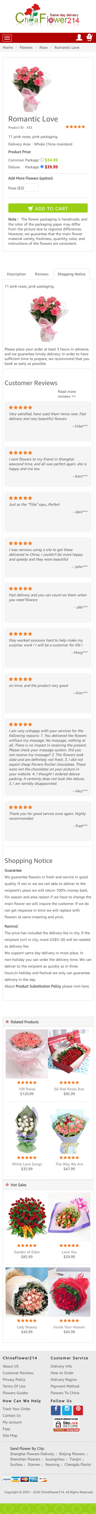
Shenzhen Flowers (25, 1459)
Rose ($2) (16, 188)
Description (16, 274)
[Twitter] (67, 1410)
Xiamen (34, 1464)
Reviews (42, 274)
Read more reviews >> (67, 394)
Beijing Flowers (72, 1453)
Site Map (10, 1435)
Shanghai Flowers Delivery (32, 1453)
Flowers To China (65, 1392)
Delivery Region (64, 1379)
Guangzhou (55, 1459)
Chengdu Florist (78, 1464)
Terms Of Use (14, 1386)
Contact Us (12, 1415)
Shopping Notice (71, 274)
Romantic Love (66, 47)
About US (11, 1366)
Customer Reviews (18, 1372)
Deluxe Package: (33, 166)
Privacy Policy (14, 1379)
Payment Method (65, 1386)
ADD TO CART (50, 209)
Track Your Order (16, 1408)
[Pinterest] (78, 1410)
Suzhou (16, 1464)
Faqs (6, 1428)
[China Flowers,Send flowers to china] (48, 15)
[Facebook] (56, 1410)
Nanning (52, 1464)
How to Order (62, 1372)
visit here (81, 986)
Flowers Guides (15, 1392)
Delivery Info (61, 1366)
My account (12, 1422)
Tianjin (75, 1459)
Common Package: (33, 159)
